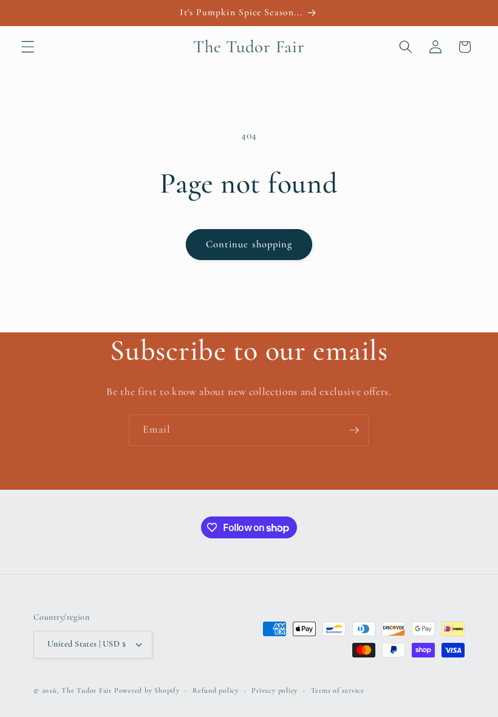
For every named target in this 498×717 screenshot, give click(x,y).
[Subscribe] (354, 430)
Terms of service (337, 690)
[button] (28, 46)
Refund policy (216, 690)
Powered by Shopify (147, 690)
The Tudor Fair (86, 690)
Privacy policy (274, 690)
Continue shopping (249, 244)
